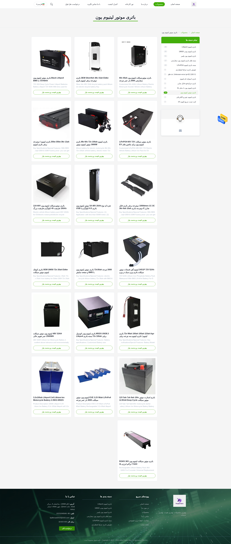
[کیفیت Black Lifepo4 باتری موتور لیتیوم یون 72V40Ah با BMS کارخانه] (51, 57)
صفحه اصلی (175, 4)
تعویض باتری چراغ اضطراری (102, 525)
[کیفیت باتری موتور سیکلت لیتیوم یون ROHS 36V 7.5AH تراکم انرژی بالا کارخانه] (137, 440)
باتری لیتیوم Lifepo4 (105, 504)
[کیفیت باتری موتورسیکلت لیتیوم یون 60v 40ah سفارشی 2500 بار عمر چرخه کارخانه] (137, 57)
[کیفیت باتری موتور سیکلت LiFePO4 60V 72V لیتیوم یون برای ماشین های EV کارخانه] (137, 120)
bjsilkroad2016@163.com (59, 518)
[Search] (51, 4)
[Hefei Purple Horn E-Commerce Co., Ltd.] (194, 4)
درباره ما (144, 4)
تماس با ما (145, 516)
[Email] (180, 131)
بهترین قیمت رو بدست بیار (137, 92)
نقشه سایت (145, 525)
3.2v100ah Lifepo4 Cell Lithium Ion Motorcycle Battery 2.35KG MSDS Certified (48, 400)
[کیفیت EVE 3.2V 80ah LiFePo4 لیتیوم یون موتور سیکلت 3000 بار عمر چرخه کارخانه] (94, 376)
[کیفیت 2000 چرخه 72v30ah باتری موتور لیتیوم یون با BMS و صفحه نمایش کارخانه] (94, 248)
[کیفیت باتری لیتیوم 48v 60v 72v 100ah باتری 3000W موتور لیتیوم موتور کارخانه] (94, 120)
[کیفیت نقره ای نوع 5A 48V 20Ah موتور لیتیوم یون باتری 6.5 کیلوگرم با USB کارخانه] (94, 184)
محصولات (159, 4)
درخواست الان (67, 528)
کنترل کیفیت (113, 4)
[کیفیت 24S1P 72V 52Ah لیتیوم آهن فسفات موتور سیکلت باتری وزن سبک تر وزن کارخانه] (137, 248)
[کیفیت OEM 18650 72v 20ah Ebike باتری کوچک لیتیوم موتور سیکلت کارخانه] (51, 248)
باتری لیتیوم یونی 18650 (103, 508)
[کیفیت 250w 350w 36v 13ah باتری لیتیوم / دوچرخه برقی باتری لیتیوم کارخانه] (51, 120)
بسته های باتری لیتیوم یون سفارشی (99, 516)
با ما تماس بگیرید (93, 4)
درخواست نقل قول (72, 4)
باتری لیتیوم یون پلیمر (104, 512)
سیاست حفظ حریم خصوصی (138, 521)
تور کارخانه (129, 4)
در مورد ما (145, 508)
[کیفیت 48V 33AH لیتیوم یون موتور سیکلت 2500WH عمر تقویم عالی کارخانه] (51, 312)
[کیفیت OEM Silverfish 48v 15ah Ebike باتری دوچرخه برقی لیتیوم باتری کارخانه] (94, 57)
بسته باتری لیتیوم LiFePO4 (102, 521)
